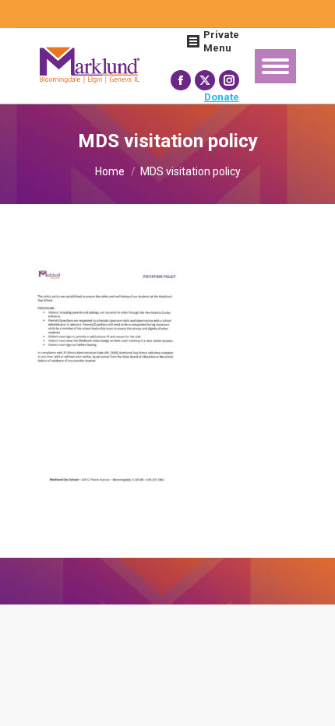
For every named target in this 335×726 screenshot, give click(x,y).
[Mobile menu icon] (275, 66)
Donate (221, 97)
